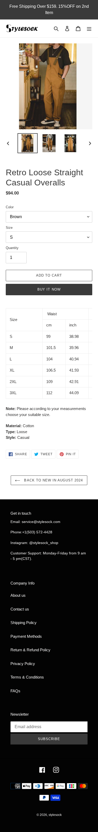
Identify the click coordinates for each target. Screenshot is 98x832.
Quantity (12, 248)
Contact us (19, 609)
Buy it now (48, 289)
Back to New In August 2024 (53, 480)
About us (18, 595)
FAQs (15, 691)
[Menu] (89, 28)
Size (9, 228)
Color (10, 207)
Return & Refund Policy (30, 650)
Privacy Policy (22, 663)
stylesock (55, 815)
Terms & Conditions (27, 677)
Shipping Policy (23, 622)
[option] (27, 143)
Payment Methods (26, 636)
